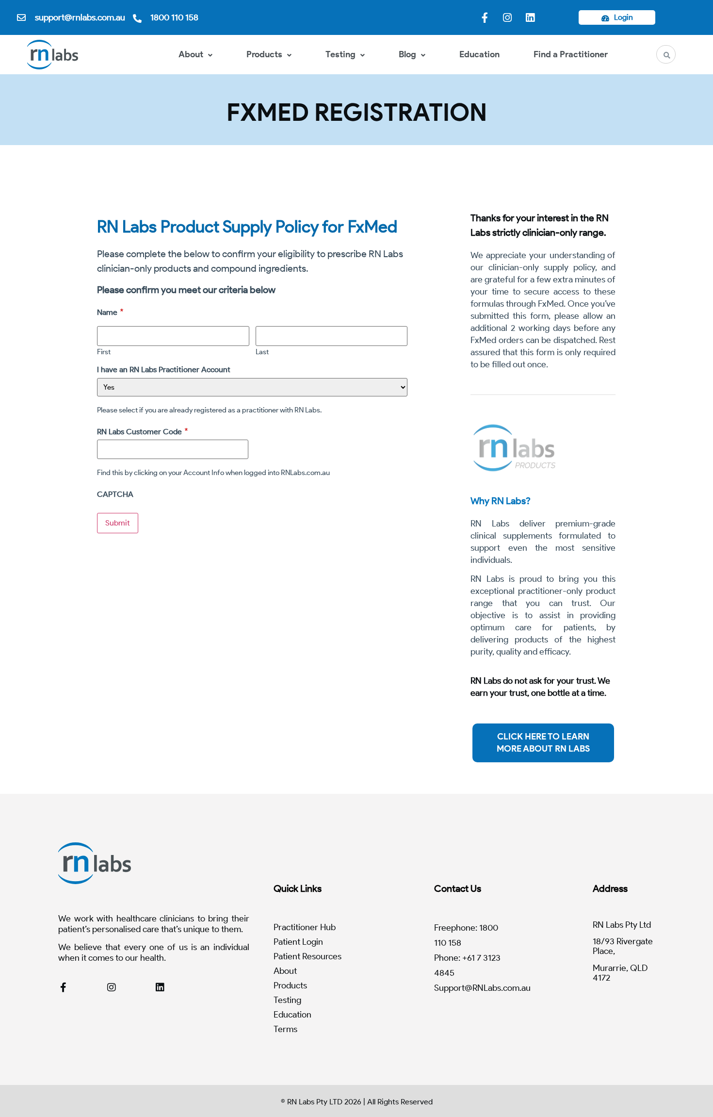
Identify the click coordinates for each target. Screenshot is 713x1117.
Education (479, 54)
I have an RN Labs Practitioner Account (163, 370)
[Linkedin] (530, 17)
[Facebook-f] (484, 17)
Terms (285, 1029)
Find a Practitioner (571, 54)
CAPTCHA (115, 494)
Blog (407, 54)
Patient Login (298, 941)
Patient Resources (307, 956)
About (190, 54)
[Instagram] (507, 17)
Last (262, 351)
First (104, 351)
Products (264, 54)
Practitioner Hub (305, 927)
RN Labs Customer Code (139, 431)
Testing (340, 54)
